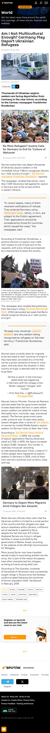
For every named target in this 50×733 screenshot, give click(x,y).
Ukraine (30, 589)
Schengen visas (13, 212)
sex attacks (43, 422)
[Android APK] (9, 711)
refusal (13, 594)
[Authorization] (35, 2)
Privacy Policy (28, 700)
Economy (34, 675)
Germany (39, 589)
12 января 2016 (25, 396)
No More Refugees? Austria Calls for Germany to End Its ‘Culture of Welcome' (24, 149)
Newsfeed (21, 589)
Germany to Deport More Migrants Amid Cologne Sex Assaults (24, 504)
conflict (5, 594)
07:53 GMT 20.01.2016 (10, 50)
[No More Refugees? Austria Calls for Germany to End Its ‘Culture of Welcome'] (25, 126)
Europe (12, 589)
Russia (24, 675)
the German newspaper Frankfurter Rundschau (23, 175)
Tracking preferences (24, 703)
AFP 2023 (6, 301)
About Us (5, 696)
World (4, 589)
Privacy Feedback (8, 703)
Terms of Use (24, 696)
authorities (22, 594)
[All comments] (3, 729)
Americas (14, 675)
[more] (45, 157)
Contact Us (5, 700)
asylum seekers (7, 599)
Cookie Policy (16, 700)
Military (45, 675)
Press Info (14, 696)
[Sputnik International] (7, 4)
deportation (33, 594)
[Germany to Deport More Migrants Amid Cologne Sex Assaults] (25, 483)
